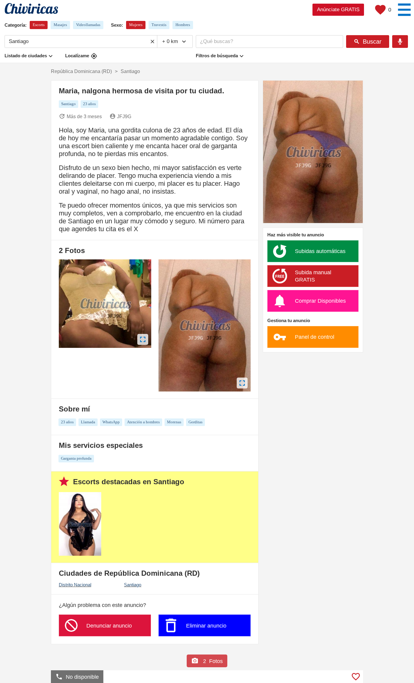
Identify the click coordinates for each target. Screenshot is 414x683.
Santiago (132, 584)
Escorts (39, 24)
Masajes (60, 24)
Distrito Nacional (75, 584)
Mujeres (135, 24)
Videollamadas (88, 24)
